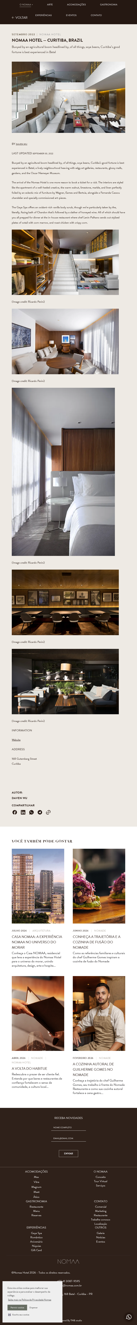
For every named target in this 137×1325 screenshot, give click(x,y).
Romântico (36, 1237)
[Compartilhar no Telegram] (40, 812)
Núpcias (36, 1246)
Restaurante (36, 1207)
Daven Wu (19, 798)
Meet (36, 1192)
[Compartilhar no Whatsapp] (31, 812)
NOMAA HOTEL (50, 34)
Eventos (100, 1242)
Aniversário (36, 1242)
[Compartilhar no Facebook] (14, 812)
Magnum (36, 1187)
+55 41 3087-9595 (68, 1281)
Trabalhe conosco (100, 1219)
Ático (36, 1197)
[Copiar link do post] (48, 812)
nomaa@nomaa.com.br (68, 1285)
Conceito (101, 1177)
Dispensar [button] (33, 1307)
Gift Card (36, 1250)
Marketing (100, 1211)
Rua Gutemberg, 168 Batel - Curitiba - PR (69, 1294)
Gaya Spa (36, 1233)
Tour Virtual (100, 1181)
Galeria (101, 1233)
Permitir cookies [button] (17, 1307)
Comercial (100, 1207)
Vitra (36, 1182)
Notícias (100, 1237)
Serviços (100, 1185)
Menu (36, 1211)
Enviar (68, 1153)
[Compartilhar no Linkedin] (23, 812)
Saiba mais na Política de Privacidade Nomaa (29, 1300)
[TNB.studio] (68, 1320)
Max (36, 1177)
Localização (100, 1224)
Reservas (36, 1215)
